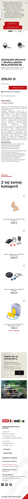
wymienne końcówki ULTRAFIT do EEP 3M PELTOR (14, 220)
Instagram (10, 484)
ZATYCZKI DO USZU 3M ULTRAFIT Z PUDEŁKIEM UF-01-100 (14, 325)
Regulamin (17, 368)
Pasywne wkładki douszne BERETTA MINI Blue (14, 290)
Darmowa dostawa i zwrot (9, 464)
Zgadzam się (12, 23)
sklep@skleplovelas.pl (7, 443)
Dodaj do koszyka (18, 87)
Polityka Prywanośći (13, 27)
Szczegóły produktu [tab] (7, 103)
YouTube (6, 484)
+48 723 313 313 (6, 441)
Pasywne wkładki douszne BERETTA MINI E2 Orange (14, 255)
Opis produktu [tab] (5, 100)
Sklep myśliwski (12, 393)
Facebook (2, 484)
